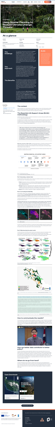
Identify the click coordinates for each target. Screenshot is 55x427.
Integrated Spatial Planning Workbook (25, 174)
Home (3, 7)
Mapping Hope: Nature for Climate (31, 323)
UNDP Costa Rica (22, 221)
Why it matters (27, 419)
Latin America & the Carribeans (40, 43)
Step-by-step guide (28, 420)
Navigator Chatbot (48, 2)
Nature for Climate (34, 322)
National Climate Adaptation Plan (29, 123)
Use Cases (6, 7)
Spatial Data (38, 40)
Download (22, 398)
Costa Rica (4, 40)
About (26, 422)
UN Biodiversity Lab (21, 46)
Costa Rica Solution (42, 322)
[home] (3, 2)
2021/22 (21, 40)
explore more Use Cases (27, 405)
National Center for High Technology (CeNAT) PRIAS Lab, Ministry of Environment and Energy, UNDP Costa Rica (11, 44)
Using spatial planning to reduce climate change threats (16, 7)
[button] (19, 2)
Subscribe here (48, 412)
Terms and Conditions (28, 423)
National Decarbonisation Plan (25, 118)
